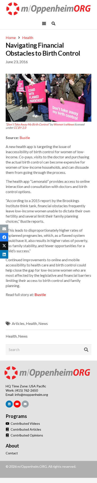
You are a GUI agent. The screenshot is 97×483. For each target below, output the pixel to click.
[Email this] (4, 229)
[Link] (48, 8)
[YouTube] (17, 404)
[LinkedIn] (9, 404)
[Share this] (4, 237)
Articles (18, 323)
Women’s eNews (63, 124)
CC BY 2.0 (20, 127)
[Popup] (53, 23)
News (43, 323)
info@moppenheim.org (31, 395)
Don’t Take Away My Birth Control (27, 124)
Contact (12, 453)
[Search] (86, 350)
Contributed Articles (25, 429)
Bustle (25, 137)
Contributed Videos (25, 423)
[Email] (25, 404)
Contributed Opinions (26, 435)
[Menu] (44, 23)
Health (31, 323)
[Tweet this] (4, 246)
